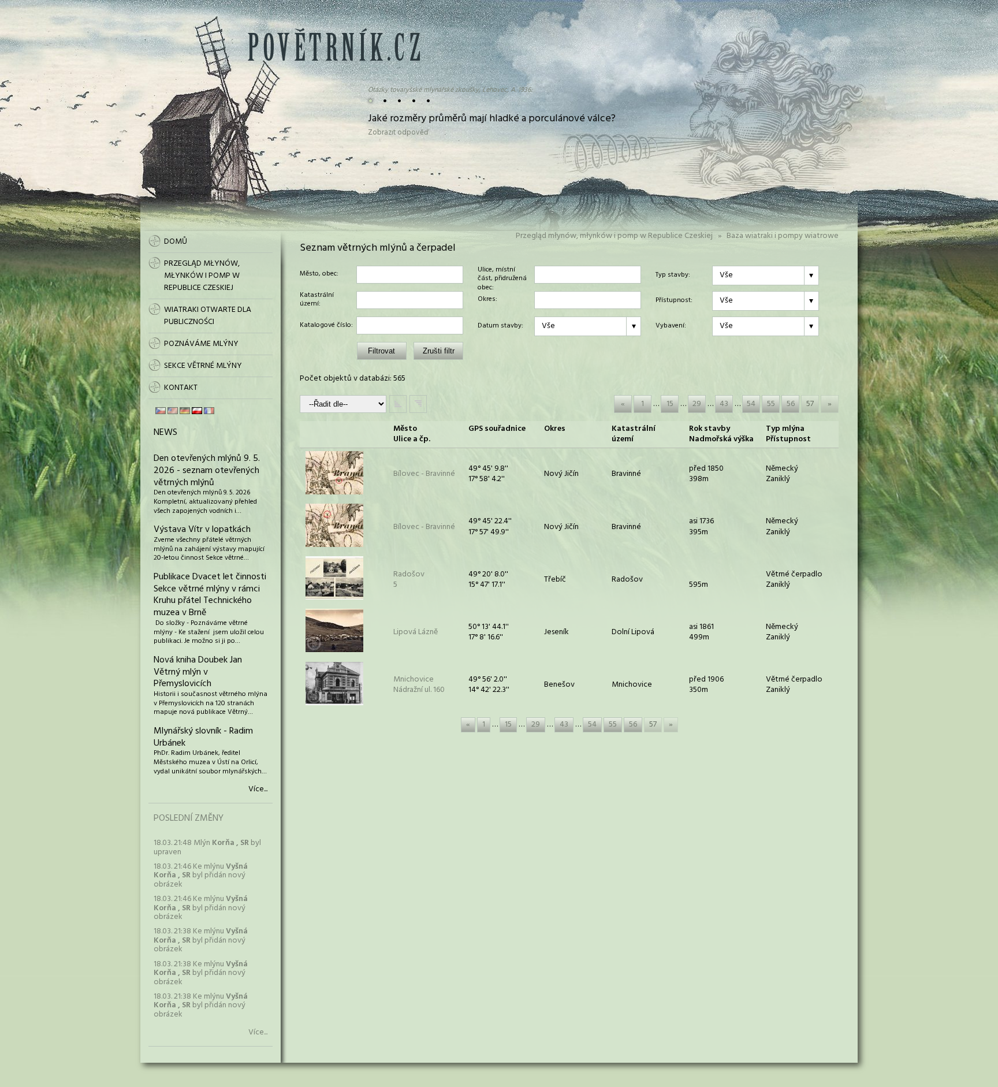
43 (724, 404)
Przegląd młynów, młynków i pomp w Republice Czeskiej (614, 236)
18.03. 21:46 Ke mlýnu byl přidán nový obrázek (201, 875)
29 (696, 404)
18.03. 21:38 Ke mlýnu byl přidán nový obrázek (201, 940)
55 (771, 404)
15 (669, 404)
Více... (257, 789)
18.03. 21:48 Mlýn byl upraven (207, 847)
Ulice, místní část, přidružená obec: (502, 275)
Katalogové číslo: (326, 325)
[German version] (185, 410)
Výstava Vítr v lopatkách (202, 529)
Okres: (487, 299)
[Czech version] (160, 410)
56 (791, 404)
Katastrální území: (317, 300)
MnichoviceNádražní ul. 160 (419, 685)
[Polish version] (197, 410)
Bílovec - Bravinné (424, 474)
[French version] (209, 410)
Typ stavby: (673, 275)
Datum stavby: (500, 326)
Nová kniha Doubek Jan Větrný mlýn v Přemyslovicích (198, 672)
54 (751, 404)
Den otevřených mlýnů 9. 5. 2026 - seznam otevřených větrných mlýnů (207, 470)
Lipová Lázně (415, 632)
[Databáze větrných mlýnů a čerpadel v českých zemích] (334, 58)
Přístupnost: (674, 301)
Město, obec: (319, 274)
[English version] (172, 410)
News (165, 432)
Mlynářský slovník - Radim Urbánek (203, 737)
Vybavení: (671, 326)
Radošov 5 (408, 579)
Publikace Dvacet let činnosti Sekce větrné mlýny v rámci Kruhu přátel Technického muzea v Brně (210, 594)
